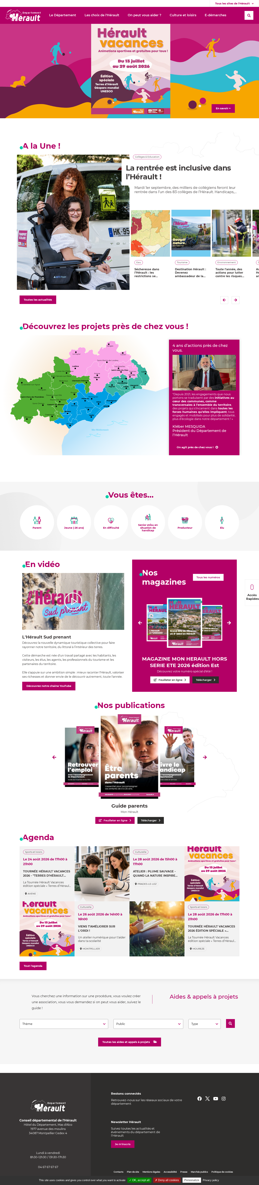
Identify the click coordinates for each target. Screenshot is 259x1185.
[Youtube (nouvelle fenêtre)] (215, 1098)
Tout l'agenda (33, 966)
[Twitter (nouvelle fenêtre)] (207, 1098)
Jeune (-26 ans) (74, 528)
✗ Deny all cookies (167, 1180)
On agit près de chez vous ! (195, 447)
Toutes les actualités (38, 299)
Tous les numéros (208, 577)
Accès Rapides (252, 597)
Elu (222, 528)
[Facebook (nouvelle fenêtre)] (199, 1098)
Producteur (185, 528)
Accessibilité (170, 1172)
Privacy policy (211, 1180)
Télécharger (204, 680)
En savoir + (223, 108)
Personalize (191, 1180)
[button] (62, 15)
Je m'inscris (123, 1144)
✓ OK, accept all (139, 1180)
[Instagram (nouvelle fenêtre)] (224, 1099)
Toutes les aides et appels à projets (126, 1042)
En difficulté (111, 528)
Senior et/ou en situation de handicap (148, 528)
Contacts (118, 1172)
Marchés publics (199, 1172)
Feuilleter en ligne (170, 680)
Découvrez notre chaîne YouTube (48, 686)
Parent (37, 528)
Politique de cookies (222, 1172)
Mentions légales (151, 1172)
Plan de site (133, 1172)
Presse (183, 1172)
